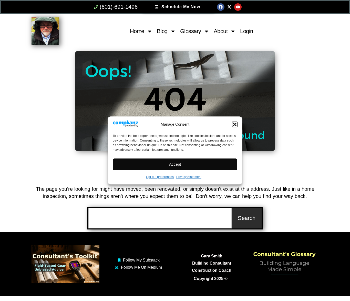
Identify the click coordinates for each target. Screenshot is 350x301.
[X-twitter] (229, 7)
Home (137, 31)
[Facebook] (220, 7)
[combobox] (160, 218)
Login (246, 31)
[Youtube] (238, 7)
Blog (162, 31)
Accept (175, 164)
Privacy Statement (188, 177)
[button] (234, 124)
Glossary (190, 31)
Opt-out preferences (160, 177)
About (221, 31)
